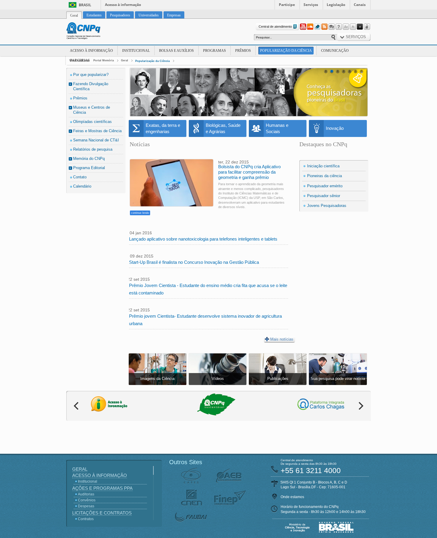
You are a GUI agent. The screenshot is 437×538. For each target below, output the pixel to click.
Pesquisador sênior (323, 196)
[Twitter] (317, 27)
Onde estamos (292, 497)
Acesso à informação (123, 4)
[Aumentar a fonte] (345, 27)
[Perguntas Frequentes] (338, 27)
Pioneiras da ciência (324, 176)
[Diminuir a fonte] (353, 27)
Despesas (86, 506)
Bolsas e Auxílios (176, 51)
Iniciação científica (323, 166)
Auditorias (86, 494)
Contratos (86, 519)
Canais (360, 4)
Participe (287, 4)
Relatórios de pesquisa (92, 149)
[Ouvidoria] (331, 27)
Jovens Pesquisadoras (326, 205)
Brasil (85, 4)
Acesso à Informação (91, 51)
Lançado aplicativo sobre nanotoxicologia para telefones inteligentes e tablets (203, 238)
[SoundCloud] (310, 27)
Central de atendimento (275, 26)
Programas (214, 51)
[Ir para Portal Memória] (90, 31)
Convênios (86, 500)
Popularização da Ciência (286, 51)
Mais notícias (281, 339)
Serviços (311, 4)
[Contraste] (360, 27)
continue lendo (140, 212)
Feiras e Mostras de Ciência (97, 131)
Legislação (336, 4)
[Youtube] (303, 27)
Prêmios (243, 51)
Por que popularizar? (91, 74)
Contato (80, 177)
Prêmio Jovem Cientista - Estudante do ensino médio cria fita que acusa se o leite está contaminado (208, 289)
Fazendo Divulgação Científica (90, 86)
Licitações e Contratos (102, 512)
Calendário (82, 186)
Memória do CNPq (89, 158)
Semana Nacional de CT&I (96, 140)
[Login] (367, 27)
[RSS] (324, 27)
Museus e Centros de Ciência (91, 110)
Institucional (136, 51)
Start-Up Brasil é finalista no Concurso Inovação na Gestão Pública (194, 262)
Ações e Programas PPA (102, 488)
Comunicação (335, 51)
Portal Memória (103, 60)
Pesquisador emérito (324, 186)
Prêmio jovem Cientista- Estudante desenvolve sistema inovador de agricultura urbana (205, 320)
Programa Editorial (89, 168)
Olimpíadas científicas (92, 121)
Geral (124, 60)
